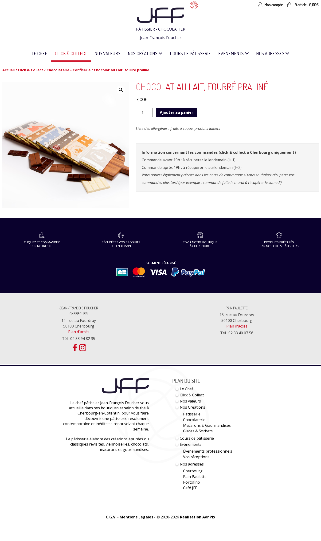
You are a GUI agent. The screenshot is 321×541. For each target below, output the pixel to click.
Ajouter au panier (176, 112)
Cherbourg (193, 471)
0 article (307, 4)
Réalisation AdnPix (197, 517)
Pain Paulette (237, 308)
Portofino (191, 482)
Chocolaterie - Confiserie (68, 69)
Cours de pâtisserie (190, 53)
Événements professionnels (207, 451)
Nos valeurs (107, 53)
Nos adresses (270, 53)
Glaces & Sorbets (198, 431)
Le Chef (39, 53)
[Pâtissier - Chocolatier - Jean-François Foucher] (160, 9)
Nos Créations (142, 53)
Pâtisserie (191, 414)
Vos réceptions (196, 456)
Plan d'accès (78, 331)
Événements (231, 53)
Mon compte (274, 4)
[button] (121, 90)
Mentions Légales (136, 517)
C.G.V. (111, 517)
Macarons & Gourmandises (207, 425)
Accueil (8, 69)
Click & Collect (71, 53)
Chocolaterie (194, 419)
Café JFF (190, 487)
